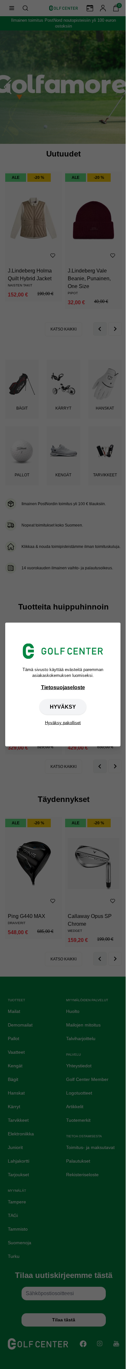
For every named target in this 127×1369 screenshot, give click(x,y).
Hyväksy (63, 707)
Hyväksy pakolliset (63, 722)
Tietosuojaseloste (63, 687)
